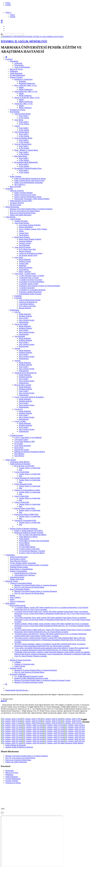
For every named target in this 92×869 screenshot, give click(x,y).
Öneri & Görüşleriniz (17, 601)
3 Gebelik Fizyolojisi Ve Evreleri (30, 280)
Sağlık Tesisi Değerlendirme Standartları (28, 182)
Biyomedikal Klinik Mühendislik (26, 162)
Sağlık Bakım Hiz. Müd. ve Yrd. (25, 91)
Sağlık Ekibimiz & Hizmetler (20, 464)
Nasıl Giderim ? (15, 597)
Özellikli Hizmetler (16, 435)
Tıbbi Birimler (10, 217)
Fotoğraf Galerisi (25, 243)
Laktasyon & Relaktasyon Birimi (30, 253)
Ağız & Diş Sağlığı (21, 324)
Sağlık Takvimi (19, 666)
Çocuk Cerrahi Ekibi (21, 472)
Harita (12, 599)
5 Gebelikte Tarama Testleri (28, 284)
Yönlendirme (10, 555)
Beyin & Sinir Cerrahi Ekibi (24, 466)
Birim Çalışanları (25, 272)
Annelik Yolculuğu (21, 221)
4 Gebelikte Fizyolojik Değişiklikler (31, 282)
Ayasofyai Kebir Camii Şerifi (29, 549)
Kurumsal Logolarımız (18, 674)
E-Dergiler (18, 298)
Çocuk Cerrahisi (20, 421)
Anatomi (17, 361)
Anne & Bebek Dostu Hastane (30, 300)
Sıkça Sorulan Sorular (26, 320)
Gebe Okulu (18, 257)
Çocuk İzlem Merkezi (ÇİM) (24, 441)
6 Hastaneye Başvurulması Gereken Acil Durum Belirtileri (39, 286)
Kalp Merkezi (19, 456)
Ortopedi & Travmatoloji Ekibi (25, 520)
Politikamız (14, 71)
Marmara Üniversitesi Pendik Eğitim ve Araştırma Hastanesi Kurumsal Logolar (42, 680)
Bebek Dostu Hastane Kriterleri (30, 239)
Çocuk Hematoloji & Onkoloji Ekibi (27, 478)
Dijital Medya (10, 603)
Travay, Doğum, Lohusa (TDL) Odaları (33, 229)
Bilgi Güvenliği (15, 187)
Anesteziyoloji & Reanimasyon (25, 373)
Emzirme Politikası (25, 241)
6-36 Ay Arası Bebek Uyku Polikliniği (28, 437)
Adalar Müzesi (24, 539)
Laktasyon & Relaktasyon (28, 302)
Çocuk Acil (18, 409)
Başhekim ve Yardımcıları (23, 79)
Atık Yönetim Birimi (21, 132)
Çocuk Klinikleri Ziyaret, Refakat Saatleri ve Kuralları (29, 565)
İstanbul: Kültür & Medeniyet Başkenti (23, 528)
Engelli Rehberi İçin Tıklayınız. (25, 573)
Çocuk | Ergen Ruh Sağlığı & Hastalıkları (29, 397)
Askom (17, 126)
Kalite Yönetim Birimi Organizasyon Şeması (30, 178)
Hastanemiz (14, 61)
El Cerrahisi (18, 444)
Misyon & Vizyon (16, 69)
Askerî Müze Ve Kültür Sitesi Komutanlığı (34, 541)
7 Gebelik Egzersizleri (27, 288)
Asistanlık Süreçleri (17, 203)
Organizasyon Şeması (17, 110)
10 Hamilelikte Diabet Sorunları (30, 294)
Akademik (9, 189)
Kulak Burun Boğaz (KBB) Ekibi (26, 514)
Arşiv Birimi (18, 120)
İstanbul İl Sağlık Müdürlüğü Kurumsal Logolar (31, 678)
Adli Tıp (17, 312)
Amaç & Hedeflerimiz (22, 67)
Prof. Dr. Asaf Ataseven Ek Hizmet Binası (25, 211)
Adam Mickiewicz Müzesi (28, 537)
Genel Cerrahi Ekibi (21, 496)
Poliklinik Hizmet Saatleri (19, 567)
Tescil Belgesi (24, 235)
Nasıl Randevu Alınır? (18, 559)
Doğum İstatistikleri (26, 227)
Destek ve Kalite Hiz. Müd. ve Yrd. (27, 97)
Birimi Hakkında (25, 259)
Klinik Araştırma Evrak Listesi (25, 195)
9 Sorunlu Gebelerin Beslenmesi (30, 292)
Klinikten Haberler (25, 316)
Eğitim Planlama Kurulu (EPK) (21, 201)
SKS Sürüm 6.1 (20, 184)
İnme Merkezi (19, 454)
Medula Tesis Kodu (17, 579)
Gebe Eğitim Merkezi (26, 304)
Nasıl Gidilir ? (24, 116)
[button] (8, 12)
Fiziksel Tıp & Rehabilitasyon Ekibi (27, 490)
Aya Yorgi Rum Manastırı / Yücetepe (32, 551)
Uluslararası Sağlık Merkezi (20, 462)
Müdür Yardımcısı (25, 95)
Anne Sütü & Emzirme (22, 247)
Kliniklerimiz (14, 310)
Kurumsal (8, 59)
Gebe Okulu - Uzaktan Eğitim (25, 274)
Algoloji (17, 348)
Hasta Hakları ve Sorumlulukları (21, 569)
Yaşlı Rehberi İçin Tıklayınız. (24, 575)
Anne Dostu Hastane (21, 223)
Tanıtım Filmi (23, 233)
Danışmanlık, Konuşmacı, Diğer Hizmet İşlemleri (31, 199)
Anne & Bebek (15, 219)
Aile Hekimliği (19, 336)
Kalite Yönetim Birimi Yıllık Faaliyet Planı (29, 180)
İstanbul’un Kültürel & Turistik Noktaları (28, 533)
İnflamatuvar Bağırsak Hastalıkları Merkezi (29, 452)
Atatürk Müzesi (24, 545)
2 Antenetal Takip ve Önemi (29, 278)
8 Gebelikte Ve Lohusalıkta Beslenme (32, 290)
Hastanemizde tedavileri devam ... (17, 690)
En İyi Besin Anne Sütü (27, 249)
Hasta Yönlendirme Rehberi (20, 589)
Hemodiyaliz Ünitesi (21, 450)
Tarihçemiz (18, 63)
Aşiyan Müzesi (24, 543)
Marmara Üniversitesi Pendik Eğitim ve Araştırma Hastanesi (31, 209)
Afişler (21, 231)
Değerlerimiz (19, 65)
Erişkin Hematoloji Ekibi (23, 484)
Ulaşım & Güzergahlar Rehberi (21, 583)
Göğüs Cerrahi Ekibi (21, 502)
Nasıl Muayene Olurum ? (19, 561)
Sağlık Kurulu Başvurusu (19, 557)
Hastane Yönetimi (16, 77)
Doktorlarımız (24, 322)
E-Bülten (17, 662)
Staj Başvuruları (15, 205)
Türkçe (7, 3)
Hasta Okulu (18, 448)
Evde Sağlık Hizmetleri (22, 446)
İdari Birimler (14, 112)
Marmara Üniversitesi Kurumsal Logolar (28, 682)
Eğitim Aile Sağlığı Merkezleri (20, 215)
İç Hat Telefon (24, 118)
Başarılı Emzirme (25, 251)
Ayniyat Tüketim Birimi (22, 144)
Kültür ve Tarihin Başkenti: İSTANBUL (28, 531)
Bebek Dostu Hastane (22, 237)
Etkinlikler (18, 296)
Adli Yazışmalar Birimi (22, 114)
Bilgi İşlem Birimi (20, 156)
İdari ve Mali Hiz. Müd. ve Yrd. (25, 85)
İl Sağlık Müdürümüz (17, 75)
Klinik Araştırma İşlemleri (23, 193)
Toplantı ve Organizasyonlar (24, 664)
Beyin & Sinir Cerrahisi (22, 385)
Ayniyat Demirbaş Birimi (23, 138)
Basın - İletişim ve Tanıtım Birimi (26, 150)
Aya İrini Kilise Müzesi (27, 547)
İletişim (12, 595)
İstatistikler (22, 265)
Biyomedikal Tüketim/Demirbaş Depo (28, 168)
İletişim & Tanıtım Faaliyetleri (20, 660)
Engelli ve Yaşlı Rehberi (18, 571)
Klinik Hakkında (25, 314)
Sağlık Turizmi (10, 460)
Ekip (20, 470)
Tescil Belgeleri (24, 245)
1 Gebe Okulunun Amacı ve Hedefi (31, 276)
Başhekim (22, 81)
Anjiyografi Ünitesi (21, 439)
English (8, 5)
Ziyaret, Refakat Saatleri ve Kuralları (23, 563)
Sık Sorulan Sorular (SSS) (28, 255)
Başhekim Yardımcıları (27, 83)
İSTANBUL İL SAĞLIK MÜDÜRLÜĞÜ (24, 41)
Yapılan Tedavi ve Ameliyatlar (29, 468)
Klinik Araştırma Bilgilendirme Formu (27, 197)
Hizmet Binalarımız (12, 207)
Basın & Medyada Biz (18, 605)
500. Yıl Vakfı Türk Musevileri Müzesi (32, 535)
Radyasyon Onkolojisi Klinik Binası (23, 213)
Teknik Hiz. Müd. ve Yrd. (23, 104)
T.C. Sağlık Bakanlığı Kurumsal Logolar (28, 676)
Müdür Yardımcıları (26, 89)
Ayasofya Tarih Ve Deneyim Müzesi (32, 553)
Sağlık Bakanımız (16, 73)
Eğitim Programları (25, 267)
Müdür (21, 87)
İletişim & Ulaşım (11, 581)
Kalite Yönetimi (15, 176)
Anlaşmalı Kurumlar (17, 577)
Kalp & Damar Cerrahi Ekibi (24, 508)
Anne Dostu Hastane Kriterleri (30, 225)
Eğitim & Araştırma (17, 191)
